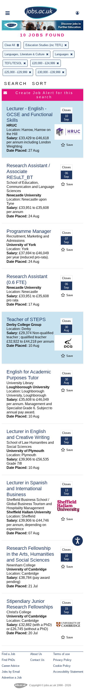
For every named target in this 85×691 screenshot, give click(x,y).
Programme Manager (29, 231)
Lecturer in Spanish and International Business (27, 488)
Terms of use (61, 654)
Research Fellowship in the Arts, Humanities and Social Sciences (30, 554)
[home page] (40, 18)
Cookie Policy (62, 665)
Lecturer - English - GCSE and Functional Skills (30, 114)
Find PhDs (8, 660)
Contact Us (37, 660)
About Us (36, 654)
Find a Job (8, 654)
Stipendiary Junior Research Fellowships (30, 604)
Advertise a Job (12, 677)
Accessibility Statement (68, 671)
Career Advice (10, 665)
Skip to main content (17, 4)
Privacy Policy (62, 660)
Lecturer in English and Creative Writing (28, 434)
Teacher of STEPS (26, 319)
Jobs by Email (11, 671)
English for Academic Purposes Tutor (29, 374)
